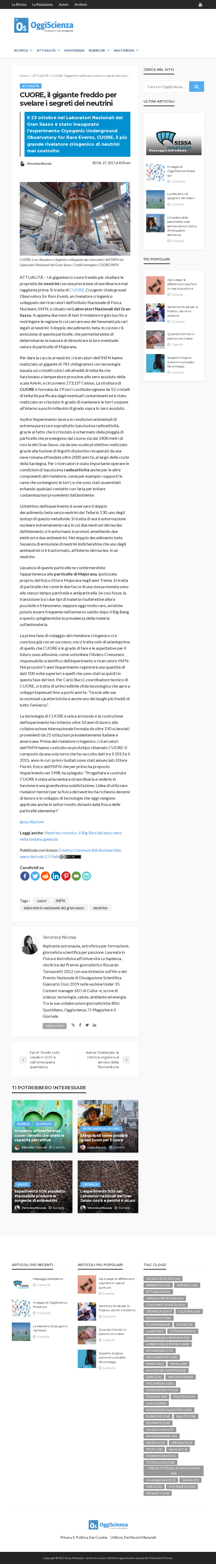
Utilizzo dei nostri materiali (133, 1537)
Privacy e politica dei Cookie (83, 1537)
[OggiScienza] (44, 25)
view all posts (54, 1026)
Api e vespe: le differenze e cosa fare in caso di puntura (182, 284)
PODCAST (156, 1397)
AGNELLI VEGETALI (163, 1278)
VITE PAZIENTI (182, 1487)
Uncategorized (160, 1480)
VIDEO (154, 1487)
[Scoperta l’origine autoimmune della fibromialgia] (155, 363)
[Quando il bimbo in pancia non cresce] (155, 339)
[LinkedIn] (55, 876)
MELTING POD (180, 1377)
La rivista (19, 4)
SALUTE (186, 1416)
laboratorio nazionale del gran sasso (54, 907)
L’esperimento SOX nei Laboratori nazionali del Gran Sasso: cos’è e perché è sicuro (107, 1196)
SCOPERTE (43, 1124)
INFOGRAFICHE (161, 1357)
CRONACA (90, 1184)
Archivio (81, 4)
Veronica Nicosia (39, 163)
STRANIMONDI (161, 1456)
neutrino (100, 907)
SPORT (154, 1449)
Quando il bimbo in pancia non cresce (181, 336)
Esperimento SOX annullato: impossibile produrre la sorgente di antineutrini (39, 1196)
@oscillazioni (32, 821)
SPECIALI (181, 1443)
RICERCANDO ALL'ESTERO (101, 1128)
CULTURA (189, 1311)
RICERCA (21, 50)
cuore (41, 900)
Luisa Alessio (96, 1147)
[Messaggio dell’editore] (174, 136)
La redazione (42, 4)
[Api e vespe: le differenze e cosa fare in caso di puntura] (155, 285)
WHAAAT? (157, 1493)
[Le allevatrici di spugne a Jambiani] (155, 199)
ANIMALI (187, 1285)
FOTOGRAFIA (183, 1331)
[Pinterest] (66, 876)
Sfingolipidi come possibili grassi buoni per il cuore (104, 1137)
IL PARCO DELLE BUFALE (167, 1344)
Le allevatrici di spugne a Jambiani (181, 196)
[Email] (76, 876)
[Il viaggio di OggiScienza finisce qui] (155, 172)
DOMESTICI (158, 1318)
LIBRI (153, 1377)
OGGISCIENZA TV (162, 1390)
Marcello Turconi (34, 1147)
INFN (60, 900)
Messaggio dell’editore (167, 150)
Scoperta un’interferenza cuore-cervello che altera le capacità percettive (39, 1135)
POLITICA (184, 1397)
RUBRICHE (97, 50)
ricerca (23, 1124)
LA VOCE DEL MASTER (166, 1370)
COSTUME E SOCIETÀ (165, 1305)
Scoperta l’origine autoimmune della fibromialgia (180, 362)
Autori (63, 4)
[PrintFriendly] (86, 876)
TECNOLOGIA (160, 1462)
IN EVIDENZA (74, 50)
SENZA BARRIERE (161, 1436)
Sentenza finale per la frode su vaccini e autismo (182, 311)
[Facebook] (25, 876)
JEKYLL (178, 1364)
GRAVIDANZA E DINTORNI (167, 1338)
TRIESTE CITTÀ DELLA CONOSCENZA (174, 1470)
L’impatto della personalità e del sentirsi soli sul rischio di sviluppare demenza (182, 226)
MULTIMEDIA (124, 50)
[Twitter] (35, 876)
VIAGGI (190, 1480)
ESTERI (184, 1324)
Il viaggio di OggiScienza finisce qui (181, 171)
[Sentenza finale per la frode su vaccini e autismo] (155, 312)
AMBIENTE (158, 1285)
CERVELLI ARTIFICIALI (164, 1298)
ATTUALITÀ (46, 50)
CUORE (77, 289)
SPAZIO (22, 1184)
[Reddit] (45, 876)
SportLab (178, 1449)
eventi (154, 1331)
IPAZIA (155, 1364)
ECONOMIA (158, 1324)
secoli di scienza (160, 1429)
